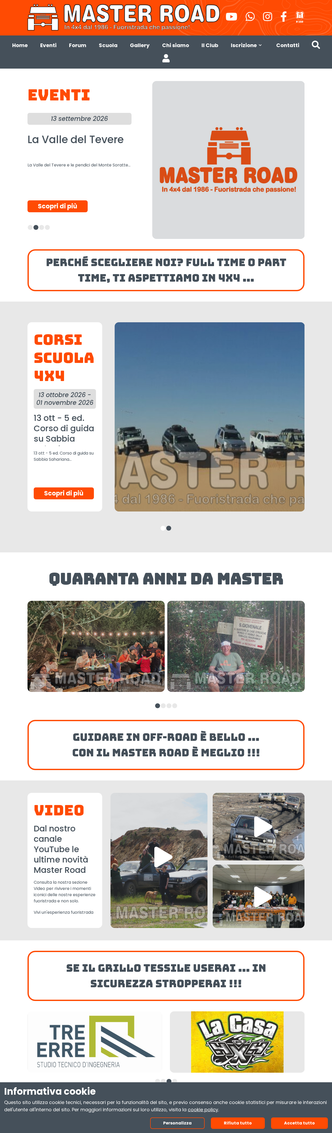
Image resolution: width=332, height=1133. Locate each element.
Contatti (287, 45)
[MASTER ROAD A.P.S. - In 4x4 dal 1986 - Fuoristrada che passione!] (124, 16)
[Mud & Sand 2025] (259, 826)
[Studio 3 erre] (94, 1042)
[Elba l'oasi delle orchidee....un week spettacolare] (159, 860)
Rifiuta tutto (238, 1123)
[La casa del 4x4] (237, 1042)
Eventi (48, 45)
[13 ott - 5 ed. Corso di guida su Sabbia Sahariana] (210, 416)
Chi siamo (175, 45)
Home (20, 45)
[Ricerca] (316, 46)
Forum (77, 45)
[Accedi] (166, 59)
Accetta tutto (299, 1123)
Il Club (210, 45)
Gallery (140, 45)
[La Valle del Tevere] (228, 160)
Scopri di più (57, 206)
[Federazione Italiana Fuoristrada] (300, 16)
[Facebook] (283, 19)
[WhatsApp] (250, 19)
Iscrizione (244, 45)
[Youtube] (231, 19)
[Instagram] (267, 19)
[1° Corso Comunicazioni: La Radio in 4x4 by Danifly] (259, 896)
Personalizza (177, 1123)
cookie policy (203, 1109)
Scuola (108, 45)
